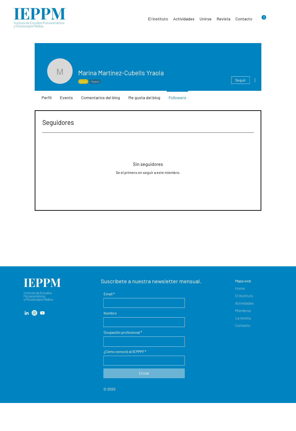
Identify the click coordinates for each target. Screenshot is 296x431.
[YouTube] (42, 313)
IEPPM (40, 13)
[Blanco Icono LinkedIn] (26, 313)
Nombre (110, 313)
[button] (264, 17)
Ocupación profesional (122, 332)
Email (108, 294)
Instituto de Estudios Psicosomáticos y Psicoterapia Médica (39, 24)
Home (240, 288)
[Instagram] (34, 313)
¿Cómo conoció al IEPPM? (124, 351)
